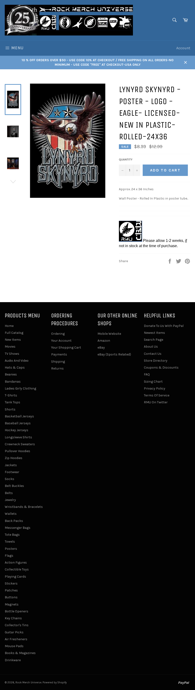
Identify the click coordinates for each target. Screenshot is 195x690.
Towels (10, 542)
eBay (101, 347)
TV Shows (12, 354)
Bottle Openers (16, 611)
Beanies (11, 374)
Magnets (12, 604)
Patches (11, 590)
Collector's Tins (17, 625)
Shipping (58, 362)
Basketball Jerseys (19, 416)
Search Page (153, 340)
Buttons (11, 597)
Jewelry (10, 500)
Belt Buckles (14, 486)
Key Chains (13, 618)
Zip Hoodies (13, 458)
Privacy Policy (154, 388)
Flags (9, 556)
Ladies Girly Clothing (20, 388)
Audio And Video (17, 361)
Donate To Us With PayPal (164, 326)
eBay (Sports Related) (114, 354)
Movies (10, 347)
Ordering (58, 334)
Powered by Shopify (55, 682)
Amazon (104, 341)
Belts (9, 493)
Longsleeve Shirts (18, 437)
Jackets (11, 465)
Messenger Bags (17, 528)
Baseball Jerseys (18, 423)
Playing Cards (15, 577)
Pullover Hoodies (17, 451)
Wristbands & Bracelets (24, 507)
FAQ (147, 374)
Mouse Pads (14, 646)
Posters (11, 549)
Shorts (10, 409)
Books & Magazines (20, 653)
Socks (9, 479)
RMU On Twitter (156, 402)
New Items (13, 340)
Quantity (125, 159)
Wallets (11, 514)
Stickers (11, 583)
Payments (59, 354)
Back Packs (14, 521)
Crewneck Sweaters (20, 444)
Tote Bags (12, 535)
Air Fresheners (16, 639)
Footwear (12, 472)
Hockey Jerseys (16, 430)
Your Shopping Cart (66, 347)
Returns (57, 368)
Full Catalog (14, 333)
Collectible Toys (17, 569)
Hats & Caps (15, 367)
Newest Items (154, 333)
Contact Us (152, 354)
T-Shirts (11, 395)
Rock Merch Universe (28, 682)
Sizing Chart (153, 382)
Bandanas (13, 382)
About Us (151, 347)
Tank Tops (12, 402)
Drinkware (13, 660)
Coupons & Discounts (161, 367)
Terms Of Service (156, 395)
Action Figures (16, 562)
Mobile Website (109, 334)
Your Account (61, 341)
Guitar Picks (14, 632)
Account (183, 48)
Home (9, 326)
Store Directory (155, 361)
